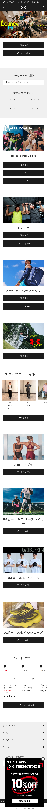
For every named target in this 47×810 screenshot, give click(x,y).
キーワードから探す (23, 75)
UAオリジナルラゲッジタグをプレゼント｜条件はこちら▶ (23, 2)
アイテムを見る (23, 53)
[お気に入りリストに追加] (14, 679)
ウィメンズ (23, 181)
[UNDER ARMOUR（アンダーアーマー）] (23, 7)
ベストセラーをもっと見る (23, 705)
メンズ (23, 173)
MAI (10, 405)
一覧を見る (23, 165)
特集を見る (23, 45)
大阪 (10, 402)
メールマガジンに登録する (14, 757)
